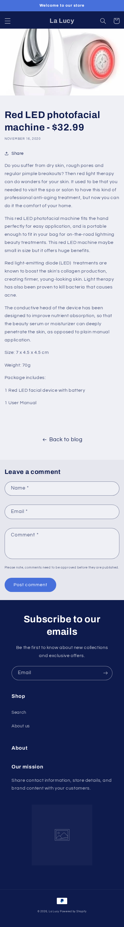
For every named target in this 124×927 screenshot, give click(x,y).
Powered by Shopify (73, 911)
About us (21, 726)
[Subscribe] (105, 673)
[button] (7, 20)
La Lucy (54, 911)
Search (19, 712)
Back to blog (65, 439)
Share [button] (18, 153)
